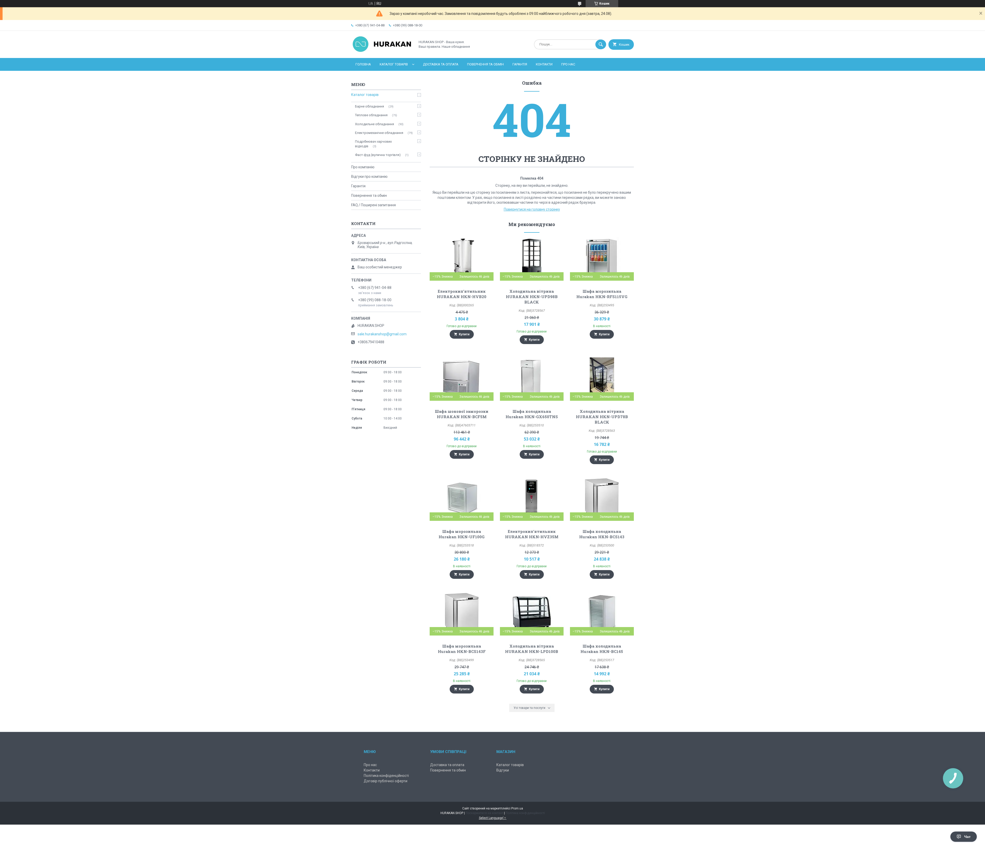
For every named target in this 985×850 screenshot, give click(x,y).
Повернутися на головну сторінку (532, 209)
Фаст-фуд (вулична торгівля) (378, 155)
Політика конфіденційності (386, 776)
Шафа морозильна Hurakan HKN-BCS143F (462, 648)
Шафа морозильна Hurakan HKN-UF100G (462, 534)
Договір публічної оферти (385, 781)
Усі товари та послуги (529, 708)
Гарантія (520, 64)
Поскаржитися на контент (484, 813)
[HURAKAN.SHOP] (382, 52)
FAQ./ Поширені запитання (373, 205)
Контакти (544, 64)
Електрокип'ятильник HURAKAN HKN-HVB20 (461, 294)
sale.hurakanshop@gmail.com (382, 334)
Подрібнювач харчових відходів (373, 144)
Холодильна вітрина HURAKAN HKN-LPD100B (531, 648)
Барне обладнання (369, 106)
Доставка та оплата (440, 64)
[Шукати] (600, 44)
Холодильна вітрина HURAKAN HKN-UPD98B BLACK (532, 297)
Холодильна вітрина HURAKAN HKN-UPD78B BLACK (602, 417)
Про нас (568, 64)
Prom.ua (517, 808)
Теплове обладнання (371, 115)
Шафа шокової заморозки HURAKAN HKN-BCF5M (461, 414)
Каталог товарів (394, 64)
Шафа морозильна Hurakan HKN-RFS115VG (601, 294)
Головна (363, 64)
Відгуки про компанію (369, 176)
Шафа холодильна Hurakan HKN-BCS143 (601, 534)
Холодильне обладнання (374, 124)
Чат (967, 837)
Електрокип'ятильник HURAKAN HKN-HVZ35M (531, 534)
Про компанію (363, 167)
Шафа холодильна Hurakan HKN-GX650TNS (532, 414)
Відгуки (502, 770)
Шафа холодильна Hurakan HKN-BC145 (601, 648)
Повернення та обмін (485, 64)
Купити (464, 334)
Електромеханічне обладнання (379, 133)
